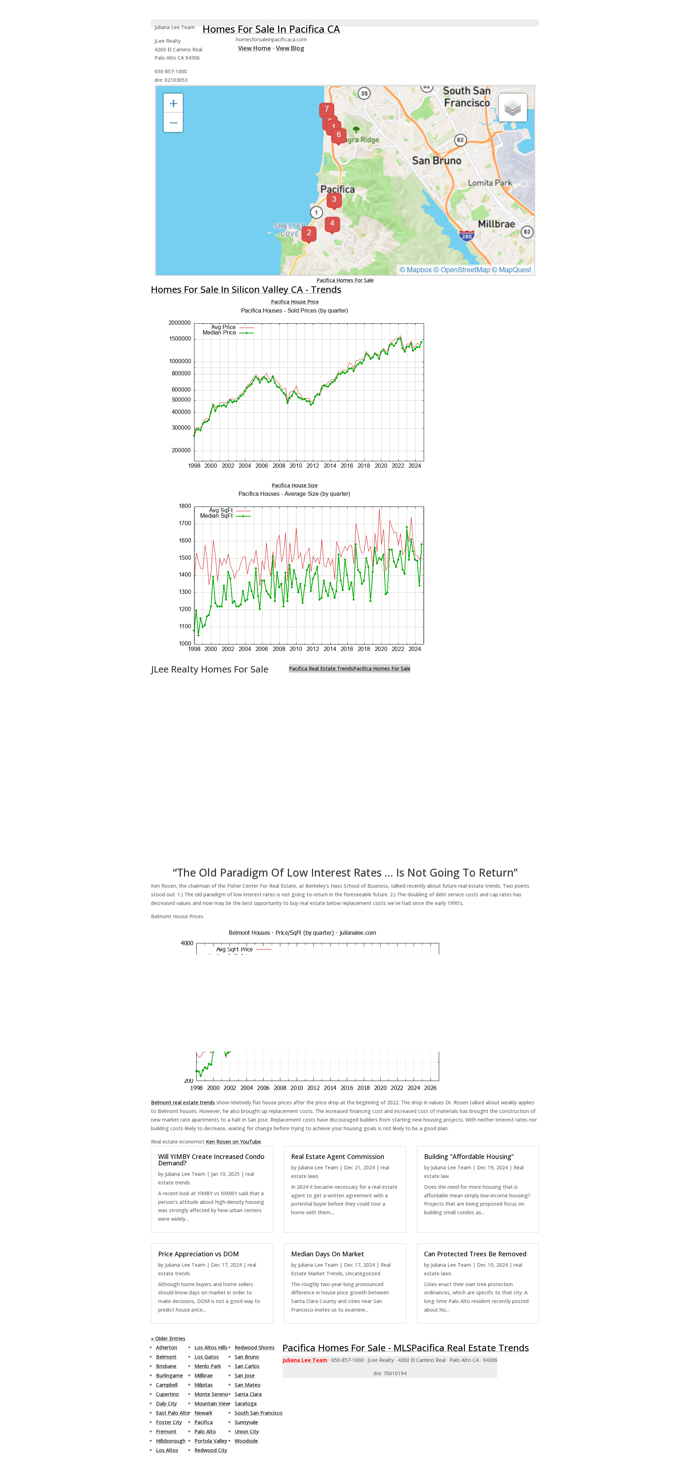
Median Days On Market (327, 1253)
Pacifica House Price (295, 301)
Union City (247, 1431)
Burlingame (169, 1375)
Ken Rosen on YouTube (233, 1141)
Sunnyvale (246, 1422)
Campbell (167, 1384)
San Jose (245, 1375)
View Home (254, 48)
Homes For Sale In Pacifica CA (271, 29)
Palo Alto (205, 1431)
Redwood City (210, 1450)
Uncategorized (362, 1273)
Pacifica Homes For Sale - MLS (346, 1347)
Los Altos (167, 1450)
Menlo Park (207, 1366)
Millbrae (203, 1375)
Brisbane (166, 1366)
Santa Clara (248, 1394)
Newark (203, 1412)
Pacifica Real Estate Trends (321, 668)
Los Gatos (206, 1356)
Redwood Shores (255, 1347)
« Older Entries (168, 1338)
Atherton (166, 1347)
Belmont (166, 1356)
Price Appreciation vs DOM (198, 1253)
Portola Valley (210, 1440)
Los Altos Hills (210, 1347)
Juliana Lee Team (185, 1173)
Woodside (246, 1440)
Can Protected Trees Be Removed (475, 1253)
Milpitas (203, 1384)
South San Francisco (258, 1412)
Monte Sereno (211, 1394)
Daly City (166, 1403)
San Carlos (247, 1366)
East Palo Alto (172, 1412)
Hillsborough (170, 1440)
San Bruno (247, 1356)
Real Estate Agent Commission (337, 1156)
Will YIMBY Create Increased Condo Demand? (211, 1159)
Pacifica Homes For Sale (345, 280)
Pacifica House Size (295, 485)
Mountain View (212, 1403)
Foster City (169, 1422)
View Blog (290, 48)
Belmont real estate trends (183, 1102)
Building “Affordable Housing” (469, 1156)
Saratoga (246, 1403)
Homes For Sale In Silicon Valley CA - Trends (246, 289)
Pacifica (203, 1422)
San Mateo (248, 1384)
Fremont (166, 1431)
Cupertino (167, 1394)
